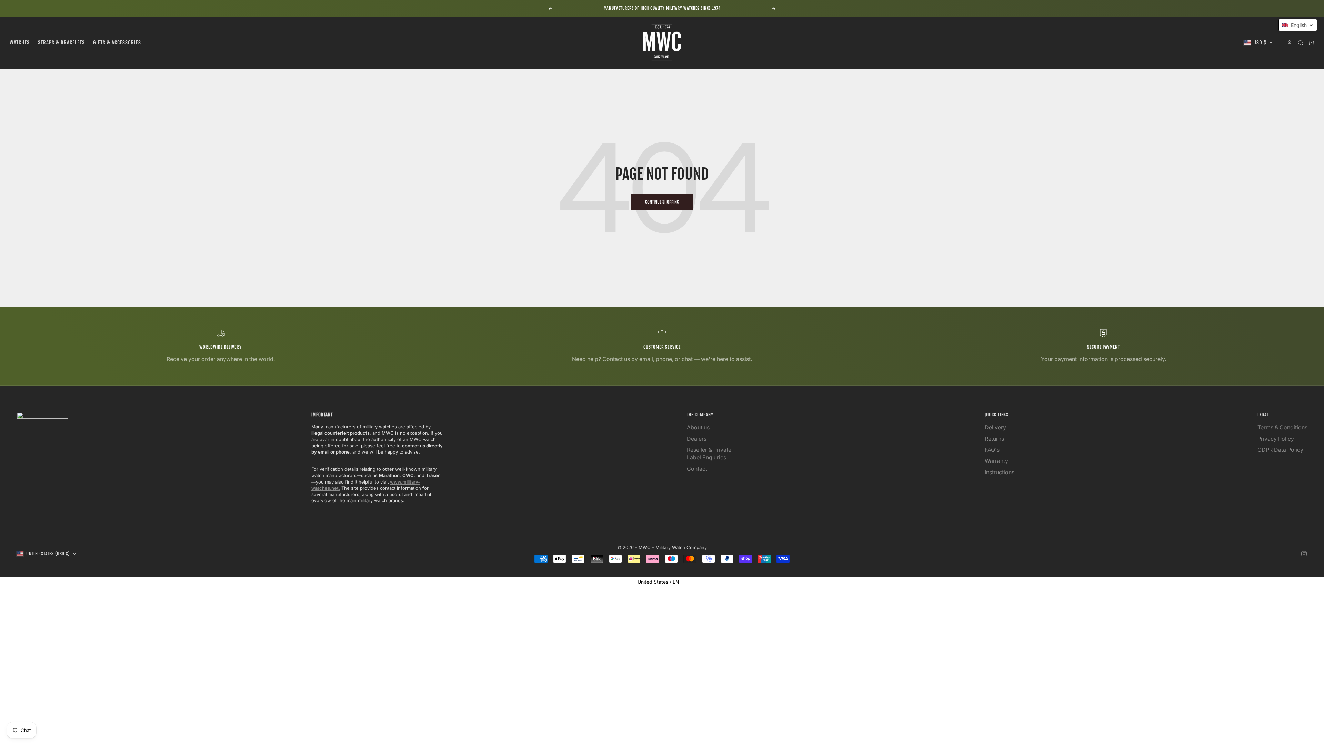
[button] (1298, 25)
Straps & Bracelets (61, 42)
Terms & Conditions (1282, 427)
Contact (697, 468)
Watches (20, 42)
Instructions (999, 472)
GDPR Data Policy (1280, 449)
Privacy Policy (1275, 438)
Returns (994, 438)
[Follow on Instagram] (1304, 553)
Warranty (996, 460)
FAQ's (992, 449)
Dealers (696, 438)
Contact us (616, 359)
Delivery (995, 427)
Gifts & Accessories (117, 42)
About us (698, 427)
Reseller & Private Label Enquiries (709, 453)
